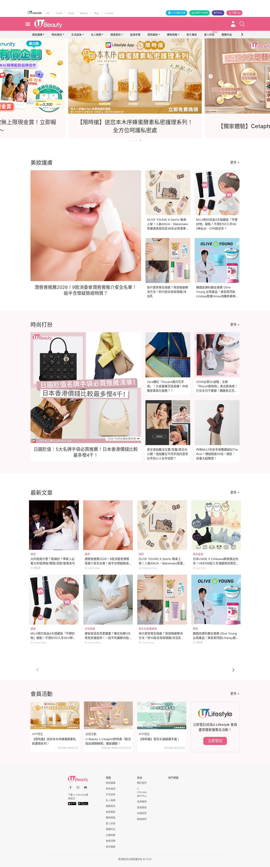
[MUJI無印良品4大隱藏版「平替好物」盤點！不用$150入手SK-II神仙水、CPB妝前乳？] (54, 600)
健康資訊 (115, 34)
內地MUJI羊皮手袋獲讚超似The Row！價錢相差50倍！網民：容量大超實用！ (217, 454)
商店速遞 (198, 554)
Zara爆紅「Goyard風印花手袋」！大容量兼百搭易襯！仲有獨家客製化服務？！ (167, 386)
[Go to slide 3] (136, 140)
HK (47, 13)
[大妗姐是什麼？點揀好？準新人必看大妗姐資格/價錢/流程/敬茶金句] (54, 525)
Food (71, 13)
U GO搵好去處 (178, 12)
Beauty (84, 13)
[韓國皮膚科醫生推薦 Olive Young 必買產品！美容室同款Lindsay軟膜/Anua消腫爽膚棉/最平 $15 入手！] (216, 600)
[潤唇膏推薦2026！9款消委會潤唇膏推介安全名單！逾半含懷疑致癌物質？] (108, 525)
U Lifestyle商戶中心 (142, 792)
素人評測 (110, 823)
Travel (58, 13)
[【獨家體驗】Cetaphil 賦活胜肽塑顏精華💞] (135, 76)
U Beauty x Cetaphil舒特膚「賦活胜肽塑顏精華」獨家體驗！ (108, 741)
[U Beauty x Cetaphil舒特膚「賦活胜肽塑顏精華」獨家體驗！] (108, 715)
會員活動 (110, 840)
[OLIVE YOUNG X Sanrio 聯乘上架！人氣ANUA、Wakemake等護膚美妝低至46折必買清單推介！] (162, 525)
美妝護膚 (37, 34)
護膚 (87, 554)
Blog (96, 13)
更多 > (235, 162)
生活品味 (76, 34)
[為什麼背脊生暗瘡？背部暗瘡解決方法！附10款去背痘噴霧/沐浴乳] (162, 600)
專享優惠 (110, 846)
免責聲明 (142, 801)
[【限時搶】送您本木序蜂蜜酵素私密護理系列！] (55, 715)
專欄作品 (110, 829)
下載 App (236, 12)
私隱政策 (142, 813)
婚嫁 (33, 554)
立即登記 (215, 741)
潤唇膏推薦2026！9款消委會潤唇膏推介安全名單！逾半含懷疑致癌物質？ (107, 563)
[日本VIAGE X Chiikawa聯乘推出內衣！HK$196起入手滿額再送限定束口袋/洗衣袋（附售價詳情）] (216, 525)
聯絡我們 (142, 818)
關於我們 (142, 782)
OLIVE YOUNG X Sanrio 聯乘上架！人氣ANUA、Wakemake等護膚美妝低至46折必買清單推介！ (161, 563)
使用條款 (142, 807)
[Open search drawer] (242, 24)
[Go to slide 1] (129, 140)
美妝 (141, 554)
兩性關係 (152, 34)
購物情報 (172, 34)
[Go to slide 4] (140, 140)
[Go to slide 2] (133, 140)
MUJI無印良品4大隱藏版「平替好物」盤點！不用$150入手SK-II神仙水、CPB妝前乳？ (216, 224)
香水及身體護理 (148, 628)
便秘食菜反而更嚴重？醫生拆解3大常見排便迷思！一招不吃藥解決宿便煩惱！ (108, 638)
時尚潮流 (57, 34)
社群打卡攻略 (201, 12)
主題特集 (110, 834)
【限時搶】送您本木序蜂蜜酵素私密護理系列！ (54, 741)
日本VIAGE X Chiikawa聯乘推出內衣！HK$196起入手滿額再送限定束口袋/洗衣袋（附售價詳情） (216, 563)
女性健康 (90, 628)
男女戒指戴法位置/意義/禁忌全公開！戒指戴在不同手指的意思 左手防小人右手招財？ (167, 454)
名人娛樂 (96, 34)
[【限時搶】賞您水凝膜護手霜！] (161, 715)
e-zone (109, 13)
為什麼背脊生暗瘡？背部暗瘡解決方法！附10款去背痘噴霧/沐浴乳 (167, 292)
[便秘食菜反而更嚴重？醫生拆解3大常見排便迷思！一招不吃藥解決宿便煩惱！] (108, 600)
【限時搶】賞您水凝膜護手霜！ (159, 739)
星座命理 (135, 34)
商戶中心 (218, 12)
